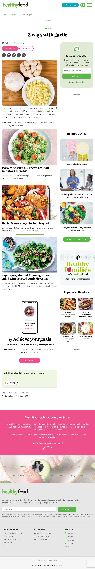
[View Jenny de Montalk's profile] (18, 466)
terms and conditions (37, 514)
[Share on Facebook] (19, 55)
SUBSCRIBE (30, 360)
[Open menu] (89, 5)
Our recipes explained (11, 539)
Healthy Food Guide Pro (42, 533)
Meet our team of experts (47, 443)
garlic (43, 111)
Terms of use (42, 560)
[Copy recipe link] (4, 55)
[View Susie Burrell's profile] (76, 466)
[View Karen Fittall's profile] (18, 475)
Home (5, 15)
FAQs (6, 545)
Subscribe (71, 5)
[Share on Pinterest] (14, 55)
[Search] (82, 5)
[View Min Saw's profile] (38, 466)
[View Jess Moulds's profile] (57, 466)
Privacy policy (53, 560)
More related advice (75, 239)
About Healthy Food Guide (13, 533)
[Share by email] (9, 55)
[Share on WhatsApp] (24, 55)
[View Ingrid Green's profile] (77, 475)
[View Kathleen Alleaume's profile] (38, 475)
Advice (13, 15)
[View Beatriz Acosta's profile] (57, 475)
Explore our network (41, 539)
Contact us (8, 542)
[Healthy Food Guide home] (15, 492)
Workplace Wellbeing (41, 536)
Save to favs (11, 48)
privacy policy (79, 82)
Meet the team (9, 536)
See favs (27, 48)
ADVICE (47, 28)
